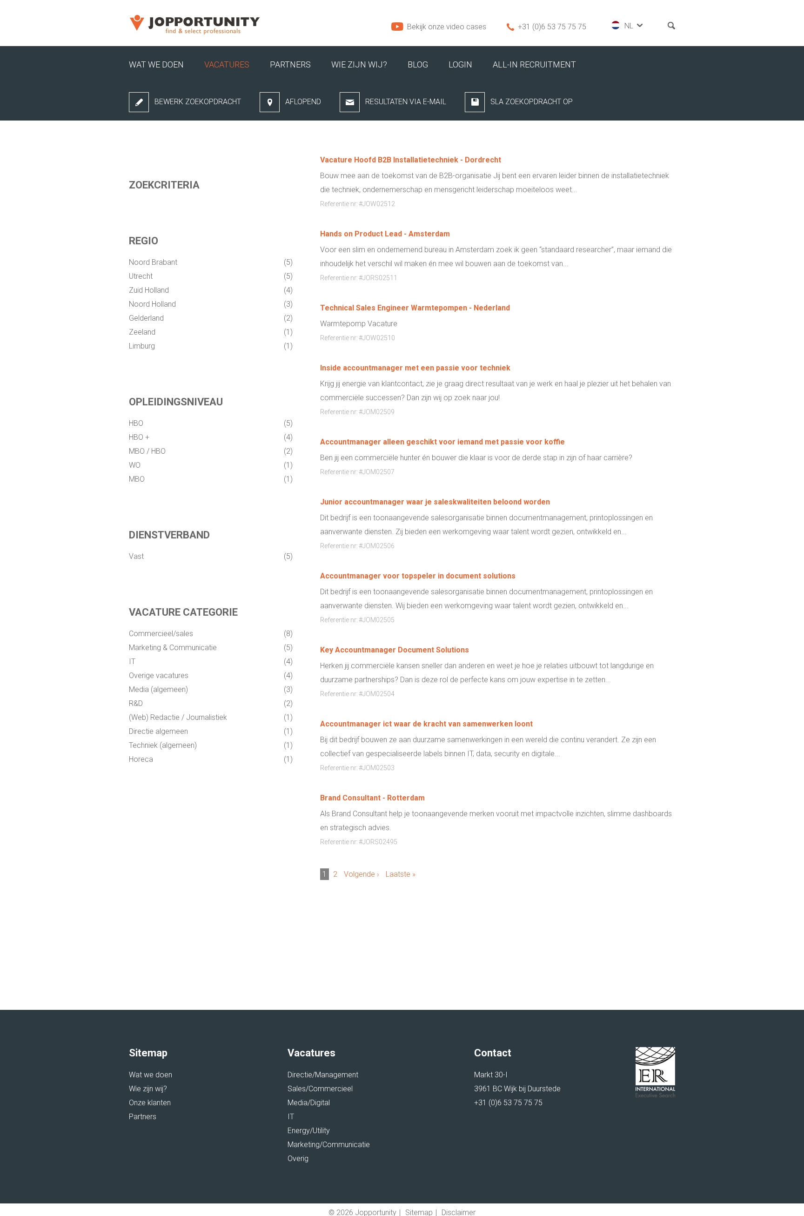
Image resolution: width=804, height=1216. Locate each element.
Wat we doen (156, 64)
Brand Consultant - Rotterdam (372, 797)
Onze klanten (150, 1102)
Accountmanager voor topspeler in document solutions (418, 575)
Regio (143, 241)
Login (460, 64)
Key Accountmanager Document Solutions (394, 649)
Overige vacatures (159, 675)
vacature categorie (183, 612)
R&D (137, 703)
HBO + (140, 437)
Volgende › (361, 874)
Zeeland (143, 332)
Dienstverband (169, 535)
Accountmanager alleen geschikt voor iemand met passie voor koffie (442, 441)
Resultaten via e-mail (405, 101)
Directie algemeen (159, 731)
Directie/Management (323, 1074)
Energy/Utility (309, 1130)
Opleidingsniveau (176, 402)
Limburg (143, 346)
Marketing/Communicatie (329, 1144)
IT (133, 661)
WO (135, 465)
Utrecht (141, 276)
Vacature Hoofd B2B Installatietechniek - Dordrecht (410, 159)
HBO (137, 423)
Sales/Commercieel (320, 1088)
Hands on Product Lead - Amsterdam (385, 233)
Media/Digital (309, 1102)
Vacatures (226, 64)
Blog (418, 64)
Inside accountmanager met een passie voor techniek (415, 367)
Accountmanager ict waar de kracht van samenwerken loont (426, 723)
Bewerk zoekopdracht (197, 101)
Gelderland (147, 318)
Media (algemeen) (159, 689)
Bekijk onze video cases (446, 26)
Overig (298, 1158)
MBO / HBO (148, 451)
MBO (138, 479)
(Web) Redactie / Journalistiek (179, 717)
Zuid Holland (150, 290)
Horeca (142, 759)
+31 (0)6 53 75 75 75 (552, 26)
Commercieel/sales (162, 633)
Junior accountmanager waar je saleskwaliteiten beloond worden (435, 501)
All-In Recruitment (534, 64)
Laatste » (400, 874)
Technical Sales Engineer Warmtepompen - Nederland (415, 307)
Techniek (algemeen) (164, 745)
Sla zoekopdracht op (531, 101)
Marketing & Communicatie (174, 647)
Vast (137, 556)
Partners (290, 64)
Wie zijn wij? (359, 64)
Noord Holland (153, 304)
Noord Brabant (154, 262)
